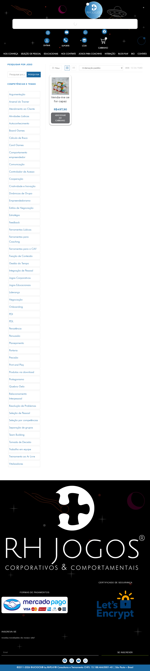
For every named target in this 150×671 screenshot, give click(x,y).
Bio (133, 54)
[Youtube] (66, 32)
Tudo (140, 68)
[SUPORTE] (65, 40)
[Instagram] (48, 32)
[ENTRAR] (47, 40)
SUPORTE (65, 45)
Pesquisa (33, 74)
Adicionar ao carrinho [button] (60, 118)
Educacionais (51, 54)
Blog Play (123, 54)
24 (135, 68)
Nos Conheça (10, 54)
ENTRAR (47, 45)
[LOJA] (84, 40)
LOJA (84, 45)
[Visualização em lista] (73, 67)
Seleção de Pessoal (31, 54)
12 (132, 68)
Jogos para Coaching (90, 54)
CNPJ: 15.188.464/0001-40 (98, 667)
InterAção (110, 54)
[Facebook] (104, 31)
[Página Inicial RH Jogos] (94, 10)
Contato (142, 54)
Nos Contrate (68, 54)
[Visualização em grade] (67, 67)
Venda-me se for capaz (60, 99)
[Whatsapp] (85, 32)
